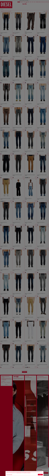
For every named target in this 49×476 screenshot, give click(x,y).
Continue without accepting (9, 474)
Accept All (40, 474)
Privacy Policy (25, 472)
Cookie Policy (29, 472)
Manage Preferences (19, 472)
